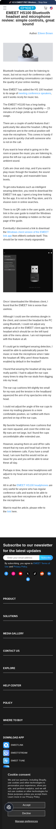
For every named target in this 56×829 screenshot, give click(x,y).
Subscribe (46, 557)
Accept (26, 805)
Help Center (12, 685)
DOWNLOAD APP (13, 737)
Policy (7, 703)
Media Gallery (13, 633)
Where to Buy (13, 720)
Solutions (10, 616)
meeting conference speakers (35, 93)
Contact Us (11, 651)
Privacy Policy (33, 797)
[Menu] (5, 8)
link (9, 511)
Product (9, 598)
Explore (9, 668)
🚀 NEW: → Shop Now (28, 2)
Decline (26, 813)
